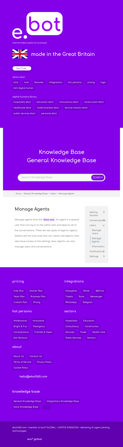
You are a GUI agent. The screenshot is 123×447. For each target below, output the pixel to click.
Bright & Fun (20, 326)
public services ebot (24, 113)
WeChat (100, 291)
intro (16, 82)
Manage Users (96, 232)
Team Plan (19, 296)
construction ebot (94, 102)
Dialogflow (71, 291)
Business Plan (38, 296)
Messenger (96, 296)
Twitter (86, 291)
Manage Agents (66, 194)
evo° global (34, 439)
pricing (91, 82)
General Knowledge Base (36, 194)
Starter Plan (36, 291)
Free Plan (19, 291)
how (26, 82)
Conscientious (21, 332)
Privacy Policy (44, 362)
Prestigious (39, 326)
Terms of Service (22, 362)
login (103, 82)
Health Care (98, 332)
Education (88, 321)
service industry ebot (76, 108)
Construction (92, 326)
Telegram (87, 302)
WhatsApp (71, 302)
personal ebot (49, 113)
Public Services (73, 338)
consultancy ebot (68, 102)
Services (69, 332)
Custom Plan (20, 302)
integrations (55, 82)
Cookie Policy (21, 368)
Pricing (36, 302)
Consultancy (72, 326)
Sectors (91, 338)
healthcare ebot (22, 108)
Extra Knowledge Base (26, 407)
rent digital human (23, 88)
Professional (20, 321)
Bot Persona (20, 338)
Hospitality (71, 321)
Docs (18, 194)
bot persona (75, 82)
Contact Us (36, 356)
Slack (81, 296)
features (38, 82)
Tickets (69, 296)
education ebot (45, 102)
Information (98, 246)
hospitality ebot (22, 102)
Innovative (38, 321)
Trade (83, 332)
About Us (19, 356)
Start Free (21, 68)
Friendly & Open (43, 332)
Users (53, 194)
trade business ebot (48, 108)
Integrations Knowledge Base (63, 401)
